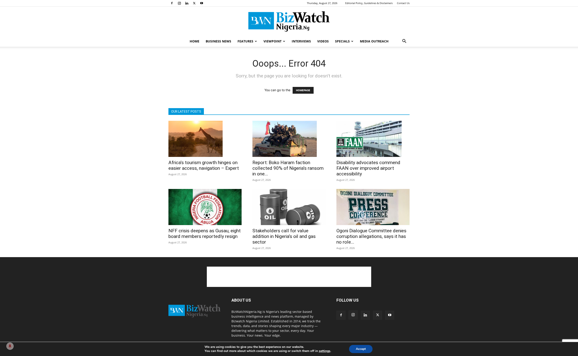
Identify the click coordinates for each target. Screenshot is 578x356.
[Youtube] (201, 3)
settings (324, 351)
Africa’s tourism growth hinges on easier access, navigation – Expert (203, 165)
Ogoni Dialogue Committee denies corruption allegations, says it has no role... (371, 236)
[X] (194, 3)
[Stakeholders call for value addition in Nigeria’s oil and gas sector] (289, 207)
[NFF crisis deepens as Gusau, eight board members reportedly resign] (205, 207)
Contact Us (403, 3)
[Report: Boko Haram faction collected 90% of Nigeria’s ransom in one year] (289, 139)
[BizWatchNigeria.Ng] (289, 21)
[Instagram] (179, 3)
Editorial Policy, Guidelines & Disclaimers (369, 3)
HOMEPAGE (303, 90)
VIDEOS (323, 41)
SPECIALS (342, 41)
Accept (361, 349)
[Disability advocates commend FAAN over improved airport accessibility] (373, 139)
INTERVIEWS (301, 41)
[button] (404, 42)
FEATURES (245, 41)
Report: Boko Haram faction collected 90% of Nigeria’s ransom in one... (288, 168)
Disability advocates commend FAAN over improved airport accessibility (368, 168)
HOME (194, 41)
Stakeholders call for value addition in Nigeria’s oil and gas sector (284, 236)
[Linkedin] (186, 3)
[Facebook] (171, 3)
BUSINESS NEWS (218, 41)
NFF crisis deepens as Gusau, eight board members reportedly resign (204, 233)
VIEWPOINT (272, 41)
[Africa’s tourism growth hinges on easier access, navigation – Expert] (205, 139)
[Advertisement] (289, 277)
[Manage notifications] (10, 346)
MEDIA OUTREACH (374, 41)
